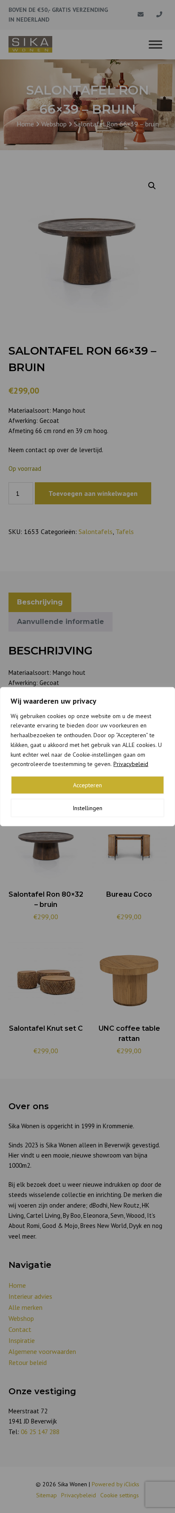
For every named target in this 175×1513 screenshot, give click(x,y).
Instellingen (87, 808)
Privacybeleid (130, 764)
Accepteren (87, 785)
